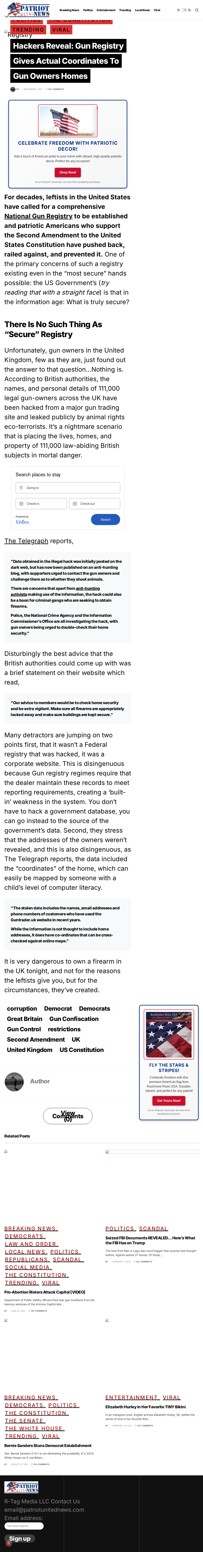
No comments (56, 89)
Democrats (94, 1008)
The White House (34, 1428)
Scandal (67, 1259)
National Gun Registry (38, 216)
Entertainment (131, 1397)
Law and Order (30, 1244)
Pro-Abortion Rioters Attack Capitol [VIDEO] (44, 1292)
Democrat (58, 1008)
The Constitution (36, 1275)
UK (76, 1039)
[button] (184, 10)
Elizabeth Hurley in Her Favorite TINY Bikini (145, 1407)
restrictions (64, 1029)
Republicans (26, 1259)
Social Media (27, 1267)
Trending (28, 30)
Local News (25, 1252)
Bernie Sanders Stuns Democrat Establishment (48, 1445)
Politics (64, 1252)
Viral (61, 30)
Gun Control (24, 1029)
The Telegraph (26, 541)
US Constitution (82, 1049)
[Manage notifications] (9, 1543)
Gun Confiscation (74, 1018)
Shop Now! (67, 172)
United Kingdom (30, 1049)
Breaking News (30, 1228)
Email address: (23, 1518)
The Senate (24, 1421)
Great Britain (24, 1018)
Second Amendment (36, 1039)
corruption (22, 1008)
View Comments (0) (67, 1116)
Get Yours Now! (169, 1100)
